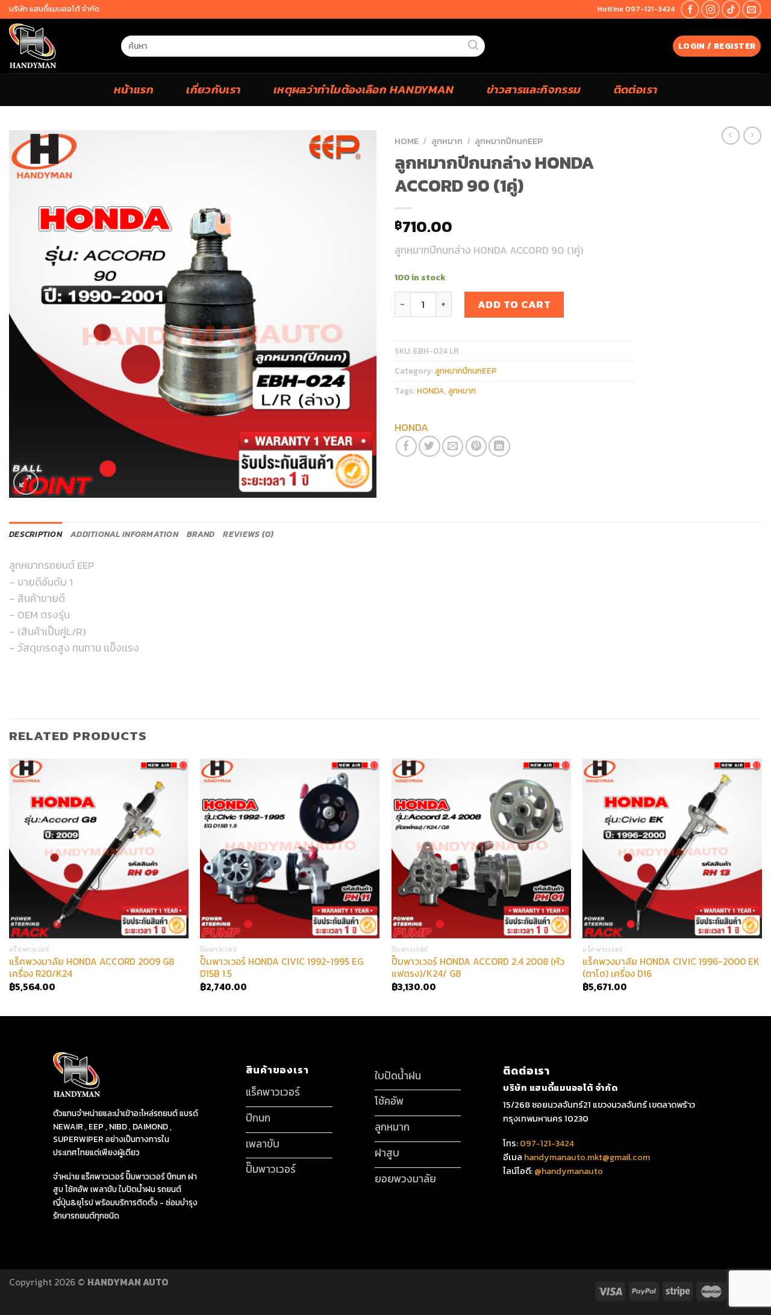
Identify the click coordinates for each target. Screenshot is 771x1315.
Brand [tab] (200, 534)
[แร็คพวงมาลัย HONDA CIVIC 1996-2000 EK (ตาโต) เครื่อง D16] (672, 848)
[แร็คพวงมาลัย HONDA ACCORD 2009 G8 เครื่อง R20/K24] (99, 848)
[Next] (761, 886)
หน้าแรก (134, 89)
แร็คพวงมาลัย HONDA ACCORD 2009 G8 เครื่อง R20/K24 (91, 968)
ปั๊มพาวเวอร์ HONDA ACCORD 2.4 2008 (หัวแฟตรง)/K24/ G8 (478, 968)
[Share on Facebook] (406, 446)
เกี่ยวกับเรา (213, 89)
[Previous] (10, 886)
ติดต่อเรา (636, 89)
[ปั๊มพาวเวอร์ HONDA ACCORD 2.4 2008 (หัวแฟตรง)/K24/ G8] (481, 848)
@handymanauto (568, 1171)
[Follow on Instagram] (710, 9)
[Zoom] (26, 482)
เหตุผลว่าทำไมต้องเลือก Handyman (363, 89)
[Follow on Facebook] (690, 9)
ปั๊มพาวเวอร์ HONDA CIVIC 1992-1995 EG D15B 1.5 (281, 968)
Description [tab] (35, 534)
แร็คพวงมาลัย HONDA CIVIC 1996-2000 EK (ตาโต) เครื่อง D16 (671, 968)
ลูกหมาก (447, 141)
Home (407, 141)
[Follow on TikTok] (731, 9)
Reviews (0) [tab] (248, 534)
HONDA (431, 390)
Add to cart (514, 304)
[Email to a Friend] (452, 446)
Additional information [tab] (124, 534)
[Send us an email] (751, 9)
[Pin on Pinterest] (476, 446)
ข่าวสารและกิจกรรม (534, 89)
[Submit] (473, 46)
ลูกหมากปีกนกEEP (509, 141)
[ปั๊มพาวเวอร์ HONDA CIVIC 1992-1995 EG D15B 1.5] (289, 848)
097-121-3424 (546, 1143)
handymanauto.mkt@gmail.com (587, 1157)
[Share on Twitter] (429, 446)
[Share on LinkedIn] (499, 446)
